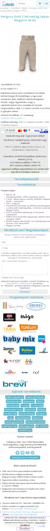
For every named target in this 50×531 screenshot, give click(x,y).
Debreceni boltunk (10, 512)
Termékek (15, 8)
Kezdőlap (4, 8)
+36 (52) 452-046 (15, 514)
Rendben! (25, 528)
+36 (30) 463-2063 (30, 509)
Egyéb (25, 8)
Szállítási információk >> (13, 118)
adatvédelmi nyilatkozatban (19, 283)
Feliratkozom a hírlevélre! (25, 457)
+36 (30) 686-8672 (30, 514)
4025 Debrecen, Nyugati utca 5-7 (31, 512)
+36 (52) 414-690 (15, 509)
